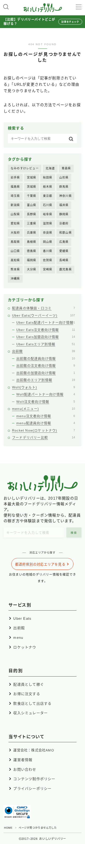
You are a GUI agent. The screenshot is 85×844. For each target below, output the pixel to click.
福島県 (15, 186)
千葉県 (31, 196)
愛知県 (15, 223)
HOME (8, 827)
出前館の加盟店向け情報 (45, 373)
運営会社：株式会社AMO (33, 750)
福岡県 (31, 260)
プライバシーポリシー (32, 789)
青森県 (66, 168)
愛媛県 (64, 251)
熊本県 (15, 269)
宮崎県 (47, 269)
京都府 (64, 223)
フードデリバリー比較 (43, 437)
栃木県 (47, 186)
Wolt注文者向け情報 (45, 402)
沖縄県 (15, 278)
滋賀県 (47, 223)
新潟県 (15, 205)
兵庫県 (31, 232)
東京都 (47, 196)
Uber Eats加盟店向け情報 (45, 337)
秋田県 (47, 177)
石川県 (47, 205)
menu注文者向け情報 (45, 416)
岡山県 (47, 242)
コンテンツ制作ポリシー (34, 779)
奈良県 (47, 232)
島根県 (31, 242)
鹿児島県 (65, 269)
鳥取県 (15, 242)
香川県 (47, 251)
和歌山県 (65, 232)
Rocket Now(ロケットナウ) (43, 430)
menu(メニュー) (43, 409)
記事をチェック (70, 21)
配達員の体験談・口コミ (43, 308)
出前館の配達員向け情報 (45, 358)
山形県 (64, 177)
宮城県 (31, 177)
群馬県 (64, 186)
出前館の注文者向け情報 (45, 365)
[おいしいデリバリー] (42, 7)
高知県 (15, 260)
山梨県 (15, 214)
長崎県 (64, 260)
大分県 (31, 269)
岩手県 (15, 177)
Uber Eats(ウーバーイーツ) (43, 315)
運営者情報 (22, 760)
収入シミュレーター (30, 713)
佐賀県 (47, 260)
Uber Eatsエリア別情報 (45, 344)
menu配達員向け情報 (45, 423)
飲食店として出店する (32, 703)
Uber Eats (22, 618)
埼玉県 (15, 196)
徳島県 (31, 251)
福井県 (64, 205)
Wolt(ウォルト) (43, 387)
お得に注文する (26, 694)
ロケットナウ (24, 647)
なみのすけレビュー (25, 168)
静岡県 (64, 214)
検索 (74, 532)
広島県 (64, 242)
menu (18, 638)
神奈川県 (65, 196)
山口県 (15, 251)
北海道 (50, 168)
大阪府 (15, 232)
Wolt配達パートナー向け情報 (45, 394)
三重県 (31, 223)
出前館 (43, 351)
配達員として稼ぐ (28, 684)
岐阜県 (47, 214)
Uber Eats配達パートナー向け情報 (45, 322)
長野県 (31, 214)
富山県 (31, 205)
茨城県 (31, 186)
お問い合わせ (24, 769)
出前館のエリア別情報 (45, 380)
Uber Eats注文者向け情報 (45, 330)
